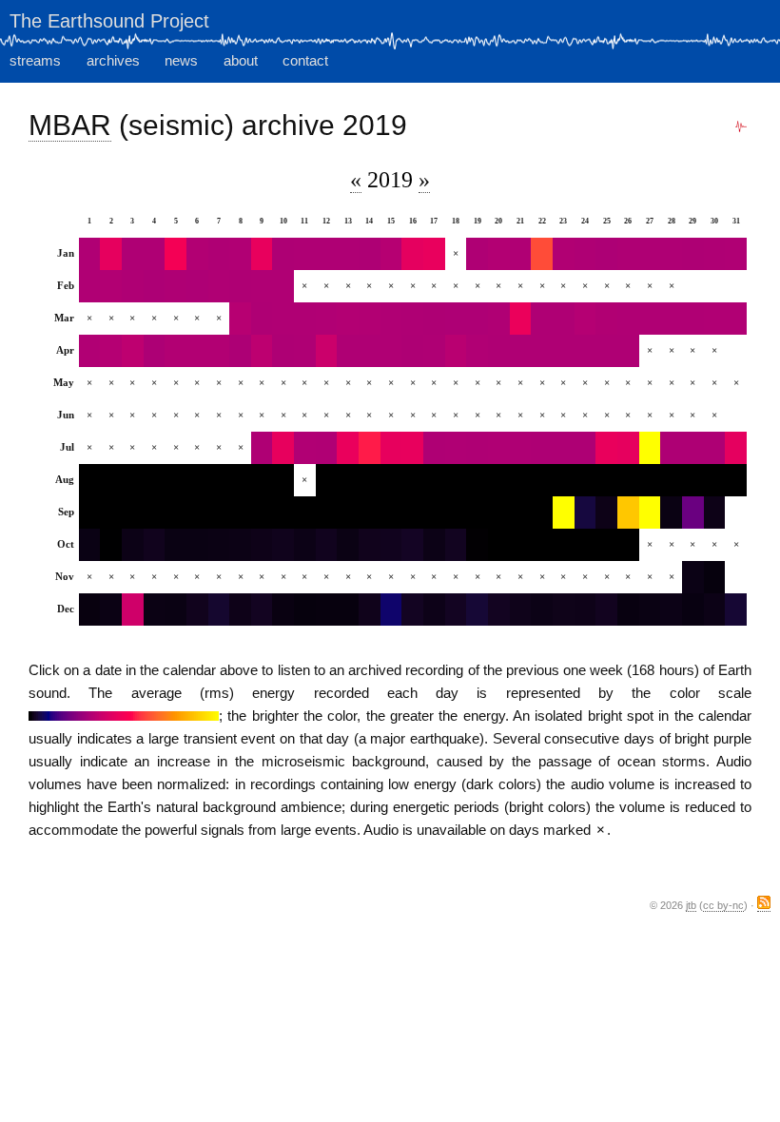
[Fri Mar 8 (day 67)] (240, 318)
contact (305, 60)
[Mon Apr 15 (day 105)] (391, 351)
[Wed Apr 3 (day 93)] (133, 351)
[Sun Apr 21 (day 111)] (521, 351)
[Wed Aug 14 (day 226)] (369, 480)
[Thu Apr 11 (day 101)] (305, 351)
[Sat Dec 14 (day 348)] (369, 609)
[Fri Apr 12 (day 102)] (327, 351)
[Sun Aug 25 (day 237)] (606, 480)
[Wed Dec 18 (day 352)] (456, 609)
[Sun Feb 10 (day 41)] (283, 286)
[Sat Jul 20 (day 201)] (499, 448)
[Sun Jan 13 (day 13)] (348, 254)
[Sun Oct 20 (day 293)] (499, 545)
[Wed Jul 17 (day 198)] (434, 448)
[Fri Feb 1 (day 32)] (90, 286)
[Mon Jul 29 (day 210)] (693, 448)
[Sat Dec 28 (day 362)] (671, 609)
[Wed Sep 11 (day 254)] (305, 512)
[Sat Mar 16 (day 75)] (412, 318)
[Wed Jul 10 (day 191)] (283, 448)
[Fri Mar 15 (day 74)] (391, 318)
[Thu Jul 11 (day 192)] (305, 448)
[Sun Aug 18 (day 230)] (456, 480)
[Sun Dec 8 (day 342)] (240, 609)
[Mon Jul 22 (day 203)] (542, 448)
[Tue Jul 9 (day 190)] (262, 448)
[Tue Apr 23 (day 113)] (564, 351)
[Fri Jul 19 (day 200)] (477, 448)
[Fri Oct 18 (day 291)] (456, 545)
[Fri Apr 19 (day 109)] (477, 351)
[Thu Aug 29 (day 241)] (693, 480)
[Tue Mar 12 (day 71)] (327, 318)
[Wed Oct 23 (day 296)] (564, 545)
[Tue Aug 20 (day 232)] (499, 480)
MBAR (70, 125)
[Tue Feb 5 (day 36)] (175, 286)
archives (113, 60)
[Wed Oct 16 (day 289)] (412, 545)
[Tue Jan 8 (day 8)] (240, 254)
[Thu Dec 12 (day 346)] (327, 609)
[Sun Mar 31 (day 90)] (736, 318)
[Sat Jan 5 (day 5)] (175, 254)
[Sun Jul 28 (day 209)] (671, 448)
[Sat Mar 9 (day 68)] (262, 318)
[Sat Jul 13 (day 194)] (348, 448)
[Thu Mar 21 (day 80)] (521, 318)
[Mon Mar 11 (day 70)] (305, 318)
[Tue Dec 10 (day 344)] (283, 609)
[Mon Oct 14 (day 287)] (369, 545)
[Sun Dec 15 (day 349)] (391, 609)
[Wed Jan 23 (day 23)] (564, 254)
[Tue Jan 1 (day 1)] (90, 254)
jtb (691, 905)
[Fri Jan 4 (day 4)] (155, 254)
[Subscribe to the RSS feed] (763, 906)
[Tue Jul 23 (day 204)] (564, 448)
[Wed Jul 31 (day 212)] (736, 448)
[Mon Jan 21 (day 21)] (521, 254)
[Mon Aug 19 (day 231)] (477, 480)
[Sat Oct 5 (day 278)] (175, 545)
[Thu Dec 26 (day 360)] (628, 609)
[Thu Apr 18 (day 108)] (456, 351)
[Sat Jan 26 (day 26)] (628, 254)
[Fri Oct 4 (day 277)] (155, 545)
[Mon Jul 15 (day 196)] (391, 448)
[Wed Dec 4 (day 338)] (155, 609)
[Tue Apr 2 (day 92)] (111, 351)
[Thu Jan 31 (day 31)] (736, 254)
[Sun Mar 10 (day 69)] (283, 318)
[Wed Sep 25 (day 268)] (606, 512)
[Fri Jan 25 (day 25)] (606, 254)
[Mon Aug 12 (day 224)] (327, 480)
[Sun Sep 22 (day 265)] (542, 512)
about (241, 60)
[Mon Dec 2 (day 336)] (111, 609)
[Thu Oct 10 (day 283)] (283, 545)
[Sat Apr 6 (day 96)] (197, 351)
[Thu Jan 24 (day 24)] (585, 254)
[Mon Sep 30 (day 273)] (715, 512)
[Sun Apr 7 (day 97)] (219, 351)
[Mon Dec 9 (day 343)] (262, 609)
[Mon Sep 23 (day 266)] (564, 512)
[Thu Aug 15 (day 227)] (391, 480)
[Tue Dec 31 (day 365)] (736, 609)
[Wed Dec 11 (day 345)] (305, 609)
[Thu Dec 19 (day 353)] (477, 609)
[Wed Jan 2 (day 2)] (111, 254)
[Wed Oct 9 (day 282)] (262, 545)
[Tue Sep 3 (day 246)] (133, 512)
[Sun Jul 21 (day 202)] (521, 448)
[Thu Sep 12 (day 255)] (327, 512)
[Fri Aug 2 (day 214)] (111, 480)
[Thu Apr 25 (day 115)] (606, 351)
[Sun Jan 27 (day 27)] (650, 254)
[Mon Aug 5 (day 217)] (175, 480)
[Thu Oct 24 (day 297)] (585, 545)
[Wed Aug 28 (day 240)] (671, 480)
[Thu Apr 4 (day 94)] (155, 351)
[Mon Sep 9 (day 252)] (262, 512)
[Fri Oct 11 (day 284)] (305, 545)
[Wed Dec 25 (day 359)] (606, 609)
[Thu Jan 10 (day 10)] (283, 254)
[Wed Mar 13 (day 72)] (348, 318)
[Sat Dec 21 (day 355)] (521, 609)
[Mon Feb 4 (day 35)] (155, 286)
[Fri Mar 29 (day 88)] (693, 318)
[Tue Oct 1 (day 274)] (90, 545)
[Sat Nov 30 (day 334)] (715, 577)
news (181, 60)
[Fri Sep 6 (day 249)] (197, 512)
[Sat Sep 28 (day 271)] (671, 512)
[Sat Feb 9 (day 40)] (262, 286)
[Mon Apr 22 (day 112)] (542, 351)
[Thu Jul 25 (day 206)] (606, 448)
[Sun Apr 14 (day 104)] (369, 351)
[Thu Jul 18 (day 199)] (456, 448)
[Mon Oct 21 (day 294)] (521, 545)
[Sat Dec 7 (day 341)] (219, 609)
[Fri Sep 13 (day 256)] (348, 512)
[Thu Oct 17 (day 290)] (434, 545)
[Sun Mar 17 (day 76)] (434, 318)
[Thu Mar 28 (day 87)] (671, 318)
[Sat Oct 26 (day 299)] (628, 545)
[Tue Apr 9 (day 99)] (262, 351)
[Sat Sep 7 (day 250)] (219, 512)
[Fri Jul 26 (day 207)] (628, 448)
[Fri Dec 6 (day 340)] (197, 609)
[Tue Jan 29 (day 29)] (693, 254)
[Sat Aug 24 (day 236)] (585, 480)
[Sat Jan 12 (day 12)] (327, 254)
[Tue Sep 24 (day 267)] (585, 512)
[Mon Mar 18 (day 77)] (456, 318)
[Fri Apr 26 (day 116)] (628, 351)
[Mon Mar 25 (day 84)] (606, 318)
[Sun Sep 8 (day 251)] (240, 512)
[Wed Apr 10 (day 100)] (283, 351)
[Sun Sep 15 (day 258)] (391, 512)
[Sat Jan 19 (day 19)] (477, 254)
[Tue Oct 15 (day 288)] (391, 545)
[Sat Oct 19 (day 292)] (477, 545)
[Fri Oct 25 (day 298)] (606, 545)
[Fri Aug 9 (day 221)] (262, 480)
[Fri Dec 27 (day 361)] (650, 609)
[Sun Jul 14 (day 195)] (369, 448)
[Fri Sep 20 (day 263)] (499, 512)
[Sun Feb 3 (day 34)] (133, 286)
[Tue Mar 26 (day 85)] (628, 318)
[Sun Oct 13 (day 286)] (348, 545)
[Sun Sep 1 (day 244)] (90, 512)
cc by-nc (723, 905)
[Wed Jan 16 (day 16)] (412, 254)
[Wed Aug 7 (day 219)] (219, 480)
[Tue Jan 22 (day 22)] (542, 254)
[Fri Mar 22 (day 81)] (542, 318)
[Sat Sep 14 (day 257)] (369, 512)
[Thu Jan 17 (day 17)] (434, 254)
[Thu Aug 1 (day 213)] (90, 480)
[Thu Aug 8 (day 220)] (240, 480)
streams (35, 60)
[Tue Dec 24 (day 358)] (585, 609)
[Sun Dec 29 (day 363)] (693, 609)
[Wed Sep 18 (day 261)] (456, 512)
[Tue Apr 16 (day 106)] (412, 351)
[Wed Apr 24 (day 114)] (585, 351)
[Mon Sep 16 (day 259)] (412, 512)
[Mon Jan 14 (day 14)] (369, 254)
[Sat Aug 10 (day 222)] (283, 480)
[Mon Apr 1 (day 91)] (90, 351)
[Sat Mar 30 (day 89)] (715, 318)
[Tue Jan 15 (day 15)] (391, 254)
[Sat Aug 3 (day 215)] (133, 480)
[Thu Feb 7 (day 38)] (219, 286)
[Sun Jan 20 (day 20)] (499, 254)
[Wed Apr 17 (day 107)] (434, 351)
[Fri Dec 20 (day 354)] (499, 609)
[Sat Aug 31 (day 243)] (736, 480)
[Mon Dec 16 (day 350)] (412, 609)
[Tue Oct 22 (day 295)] (542, 545)
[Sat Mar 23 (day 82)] (564, 318)
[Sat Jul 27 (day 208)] (650, 448)
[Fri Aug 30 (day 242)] (715, 480)
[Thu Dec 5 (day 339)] (175, 609)
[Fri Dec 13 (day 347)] (348, 609)
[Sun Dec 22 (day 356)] (542, 609)
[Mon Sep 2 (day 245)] (111, 512)
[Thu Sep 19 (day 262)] (477, 512)
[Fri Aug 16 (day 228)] (412, 480)
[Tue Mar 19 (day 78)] (477, 318)
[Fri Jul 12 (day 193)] (327, 448)
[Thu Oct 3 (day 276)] (133, 545)
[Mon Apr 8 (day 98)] (240, 351)
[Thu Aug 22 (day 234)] (542, 480)
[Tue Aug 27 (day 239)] (650, 480)
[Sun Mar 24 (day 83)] (585, 318)
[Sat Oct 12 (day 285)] (327, 545)
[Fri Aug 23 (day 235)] (564, 480)
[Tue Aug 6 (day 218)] (197, 480)
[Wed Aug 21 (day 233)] (521, 480)
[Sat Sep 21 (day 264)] (521, 512)
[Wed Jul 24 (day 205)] (585, 448)
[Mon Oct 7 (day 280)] (219, 545)
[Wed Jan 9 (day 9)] (262, 254)
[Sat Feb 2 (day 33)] (111, 286)
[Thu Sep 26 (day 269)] (628, 512)
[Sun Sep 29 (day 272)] (693, 512)
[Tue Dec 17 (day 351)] (434, 609)
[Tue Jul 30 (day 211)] (715, 448)
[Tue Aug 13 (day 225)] (348, 480)
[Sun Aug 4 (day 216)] (155, 480)
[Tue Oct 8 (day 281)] (240, 545)
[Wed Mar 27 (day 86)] (650, 318)
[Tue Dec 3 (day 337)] (133, 609)
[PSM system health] (741, 127)
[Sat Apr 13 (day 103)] (348, 351)
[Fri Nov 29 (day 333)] (693, 577)
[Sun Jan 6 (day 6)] (197, 254)
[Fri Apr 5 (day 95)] (175, 351)
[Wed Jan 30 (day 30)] (715, 254)
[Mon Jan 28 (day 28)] (671, 254)
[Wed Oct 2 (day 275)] (111, 545)
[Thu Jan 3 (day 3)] (133, 254)
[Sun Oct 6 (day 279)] (197, 545)
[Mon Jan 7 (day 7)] (219, 254)
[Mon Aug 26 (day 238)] (628, 480)
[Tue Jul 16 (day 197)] (412, 448)
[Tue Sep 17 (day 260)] (434, 512)
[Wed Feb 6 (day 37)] (197, 286)
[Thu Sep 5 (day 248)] (175, 512)
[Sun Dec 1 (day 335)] (90, 609)
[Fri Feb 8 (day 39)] (240, 286)
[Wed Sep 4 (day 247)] (155, 512)
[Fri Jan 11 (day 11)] (305, 254)
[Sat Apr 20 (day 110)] (499, 351)
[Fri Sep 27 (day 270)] (650, 512)
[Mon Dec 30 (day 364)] (715, 609)
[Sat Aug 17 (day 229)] (434, 480)
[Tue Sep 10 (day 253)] (283, 512)
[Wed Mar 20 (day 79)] (499, 318)
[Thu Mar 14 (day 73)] (369, 318)
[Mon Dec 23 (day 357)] (564, 609)
